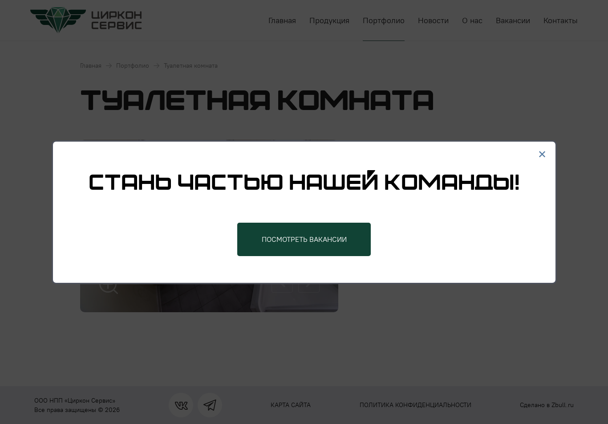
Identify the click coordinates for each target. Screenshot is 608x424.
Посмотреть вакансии (304, 239)
